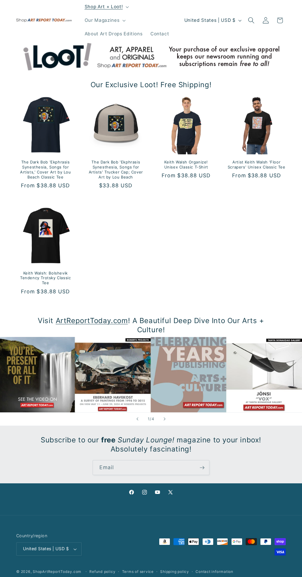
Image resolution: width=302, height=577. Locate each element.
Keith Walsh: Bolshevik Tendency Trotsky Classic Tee (45, 278)
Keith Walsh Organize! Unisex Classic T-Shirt (186, 164)
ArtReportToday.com (92, 320)
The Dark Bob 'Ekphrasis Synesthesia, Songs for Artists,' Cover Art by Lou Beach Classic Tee (45, 169)
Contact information (214, 571)
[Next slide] (164, 419)
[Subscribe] (202, 467)
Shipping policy (174, 571)
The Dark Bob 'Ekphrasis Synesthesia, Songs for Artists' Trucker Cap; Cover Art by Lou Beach (116, 169)
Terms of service (138, 571)
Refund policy (102, 571)
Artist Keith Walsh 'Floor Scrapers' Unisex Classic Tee (256, 164)
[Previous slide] (137, 419)
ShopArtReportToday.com (57, 571)
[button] (106, 7)
